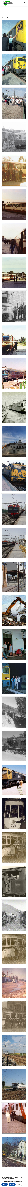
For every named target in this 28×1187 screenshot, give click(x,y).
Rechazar (12, 1184)
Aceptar (4, 1184)
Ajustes (19, 1184)
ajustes (20, 1181)
